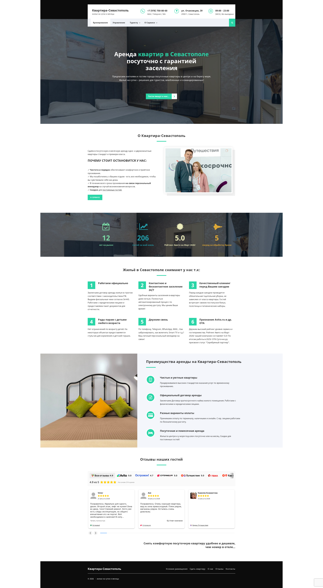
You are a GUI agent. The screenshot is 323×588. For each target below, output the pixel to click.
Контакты (230, 569)
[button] (90, 533)
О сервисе (95, 197)
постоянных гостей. (112, 190)
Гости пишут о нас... (158, 96)
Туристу (134, 22)
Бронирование (100, 22)
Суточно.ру (146, 525)
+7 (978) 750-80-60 (157, 10)
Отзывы (219, 569)
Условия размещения (176, 569)
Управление (119, 22)
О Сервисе (149, 22)
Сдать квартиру (197, 569)
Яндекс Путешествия (200, 525)
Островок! (96, 525)
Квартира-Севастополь (110, 10)
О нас (210, 569)
